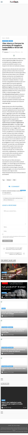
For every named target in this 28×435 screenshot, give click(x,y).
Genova (18, 52)
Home (3, 38)
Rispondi (23, 190)
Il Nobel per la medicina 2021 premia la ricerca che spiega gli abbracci (13, 350)
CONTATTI (9, 425)
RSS (12, 425)
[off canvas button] (2, 2)
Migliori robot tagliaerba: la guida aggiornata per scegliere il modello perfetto (12, 404)
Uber (22, 52)
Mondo (10, 327)
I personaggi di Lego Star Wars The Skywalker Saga (12, 275)
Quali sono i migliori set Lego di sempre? (13, 295)
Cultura (4, 272)
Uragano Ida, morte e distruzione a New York (13, 369)
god (4, 278)
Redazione (6, 52)
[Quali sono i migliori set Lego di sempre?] (14, 290)
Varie (3, 400)
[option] (14, 398)
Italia (11, 40)
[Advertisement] (14, 19)
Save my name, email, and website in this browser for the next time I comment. (14, 237)
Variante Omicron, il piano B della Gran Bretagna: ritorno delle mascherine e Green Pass (13, 331)
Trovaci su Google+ (17, 425)
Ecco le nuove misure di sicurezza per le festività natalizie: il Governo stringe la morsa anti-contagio (13, 312)
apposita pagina (21, 431)
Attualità (5, 40)
